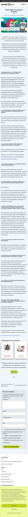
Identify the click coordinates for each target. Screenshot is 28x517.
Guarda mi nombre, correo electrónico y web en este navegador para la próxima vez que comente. (14, 431)
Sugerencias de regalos (6, 464)
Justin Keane (21, 15)
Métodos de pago (5, 479)
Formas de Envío (5, 476)
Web (4, 423)
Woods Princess (7, 355)
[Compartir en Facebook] (12, 379)
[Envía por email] (16, 379)
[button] (21, 4)
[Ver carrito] (23, 4)
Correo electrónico (7, 417)
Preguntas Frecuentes (6, 474)
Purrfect (21, 355)
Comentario (6, 399)
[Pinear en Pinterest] (19, 379)
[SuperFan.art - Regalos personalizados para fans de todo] (8, 4)
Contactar (3, 471)
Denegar (14, 509)
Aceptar (14, 505)
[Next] (27, 351)
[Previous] (1, 351)
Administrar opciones (14, 513)
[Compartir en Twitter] (14, 379)
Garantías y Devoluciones (7, 482)
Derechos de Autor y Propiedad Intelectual (11, 461)
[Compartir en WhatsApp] (9, 379)
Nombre (5, 411)
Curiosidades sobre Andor (20, 385)
